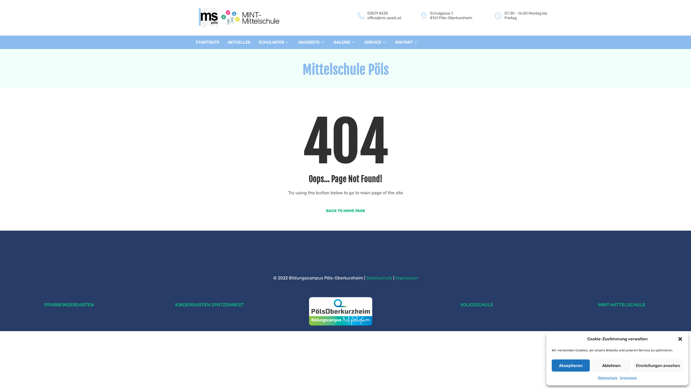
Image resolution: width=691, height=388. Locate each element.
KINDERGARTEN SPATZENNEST (209, 304)
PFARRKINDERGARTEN (69, 304)
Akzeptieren (570, 365)
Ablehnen (611, 365)
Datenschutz (607, 378)
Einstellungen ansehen (658, 365)
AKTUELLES (239, 42)
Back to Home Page (345, 211)
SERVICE (372, 42)
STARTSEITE (207, 42)
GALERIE (342, 42)
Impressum (628, 378)
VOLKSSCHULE (476, 304)
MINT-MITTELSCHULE (622, 304)
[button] (680, 339)
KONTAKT (404, 42)
